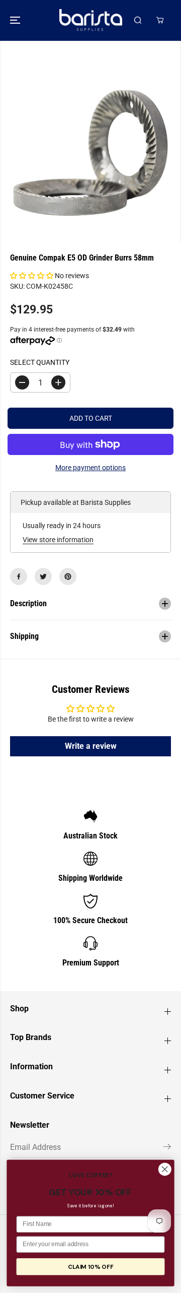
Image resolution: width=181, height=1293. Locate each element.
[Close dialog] (164, 1169)
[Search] (138, 20)
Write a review (91, 746)
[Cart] (160, 20)
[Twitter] (43, 576)
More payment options (90, 468)
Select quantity (39, 362)
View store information (58, 540)
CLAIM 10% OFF (90, 1267)
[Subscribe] (167, 1148)
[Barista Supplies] (90, 20)
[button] (16, 20)
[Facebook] (18, 576)
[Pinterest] (67, 576)
